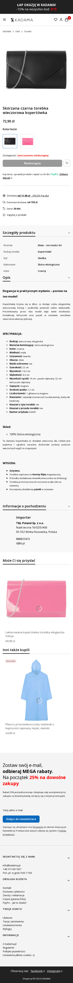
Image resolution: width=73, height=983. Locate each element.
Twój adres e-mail (13, 810)
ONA (17, 31)
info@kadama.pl (11, 865)
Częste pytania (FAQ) (14, 899)
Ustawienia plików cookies (17, 955)
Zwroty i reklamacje (13, 895)
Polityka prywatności (14, 951)
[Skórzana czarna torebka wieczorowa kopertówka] (10, 141)
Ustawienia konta (12, 925)
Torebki (27, 31)
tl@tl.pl (20, 543)
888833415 (23, 539)
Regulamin (38, 827)
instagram (53, 971)
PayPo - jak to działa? (14, 902)
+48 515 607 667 (12, 869)
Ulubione (7, 917)
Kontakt (7, 887)
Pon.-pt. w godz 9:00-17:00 (17, 872)
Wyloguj (7, 928)
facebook (37, 971)
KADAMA (7, 31)
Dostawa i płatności (14, 891)
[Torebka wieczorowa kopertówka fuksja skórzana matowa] (28, 141)
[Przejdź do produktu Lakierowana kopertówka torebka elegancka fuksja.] (36, 598)
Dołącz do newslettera (21, 819)
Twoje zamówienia (13, 921)
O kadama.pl (9, 944)
